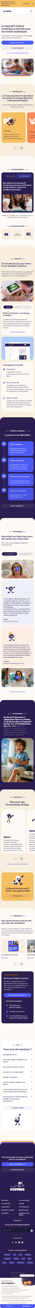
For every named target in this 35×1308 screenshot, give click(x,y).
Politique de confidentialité (17, 1273)
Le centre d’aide (24, 1200)
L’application (5, 1207)
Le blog (21, 1203)
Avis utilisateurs (24, 1207)
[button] (31, 11)
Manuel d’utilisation (17, 1276)
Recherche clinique (7, 1210)
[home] (7, 11)
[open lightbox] (6, 234)
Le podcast (5, 1213)
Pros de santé (5, 1203)
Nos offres (4, 1200)
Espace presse (23, 1210)
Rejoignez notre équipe (24, 1214)
